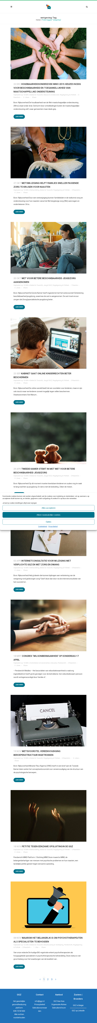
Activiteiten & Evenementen (40, 663)
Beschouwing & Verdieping (53, 945)
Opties (48, 522)
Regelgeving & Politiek (68, 95)
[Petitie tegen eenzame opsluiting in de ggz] (48, 816)
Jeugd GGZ (48, 285)
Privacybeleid (53, 526)
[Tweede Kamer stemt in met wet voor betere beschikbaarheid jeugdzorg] (48, 438)
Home (38, 20)
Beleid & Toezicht (36, 95)
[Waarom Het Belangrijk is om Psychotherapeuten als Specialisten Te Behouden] (48, 907)
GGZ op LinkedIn (78, 1011)
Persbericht (62, 663)
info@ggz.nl (39, 1001)
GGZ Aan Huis (59, 1001)
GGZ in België (78, 1005)
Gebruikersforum (59, 1008)
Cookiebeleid (42, 526)
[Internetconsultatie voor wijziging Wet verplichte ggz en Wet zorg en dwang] (48, 530)
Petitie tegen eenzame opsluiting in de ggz (47, 846)
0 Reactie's (76, 190)
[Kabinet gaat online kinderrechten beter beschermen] (48, 343)
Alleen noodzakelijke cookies (48, 515)
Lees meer (19, 116)
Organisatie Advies (58, 1004)
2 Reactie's (76, 849)
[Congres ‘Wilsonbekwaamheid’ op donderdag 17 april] (48, 625)
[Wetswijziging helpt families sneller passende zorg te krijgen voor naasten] (48, 152)
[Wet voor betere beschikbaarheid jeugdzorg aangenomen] (48, 248)
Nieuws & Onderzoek (51, 95)
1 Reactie (74, 285)
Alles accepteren (48, 508)
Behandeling (34, 190)
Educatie (54, 663)
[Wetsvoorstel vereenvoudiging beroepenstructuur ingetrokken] (48, 720)
